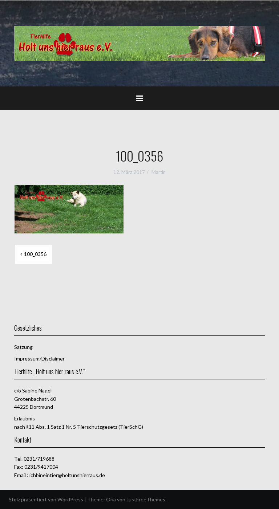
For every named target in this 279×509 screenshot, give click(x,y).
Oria (111, 499)
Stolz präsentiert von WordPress (46, 499)
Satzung (23, 347)
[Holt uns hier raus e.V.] (139, 43)
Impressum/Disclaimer (39, 358)
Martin (158, 172)
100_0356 (35, 254)
